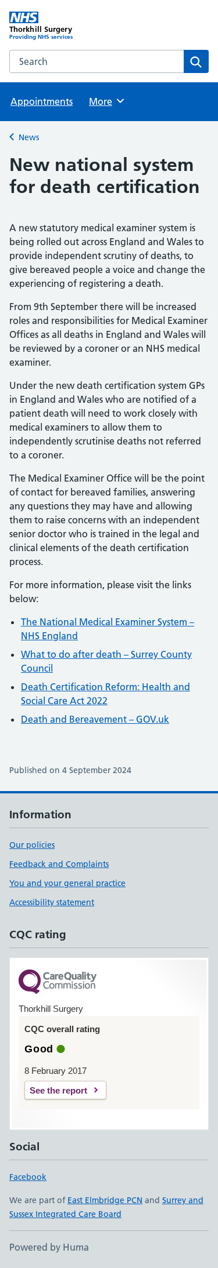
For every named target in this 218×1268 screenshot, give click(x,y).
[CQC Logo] (58, 983)
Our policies (32, 845)
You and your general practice (67, 883)
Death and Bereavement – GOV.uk (95, 719)
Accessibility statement (51, 902)
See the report (58, 1090)
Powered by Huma (49, 1247)
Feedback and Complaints (59, 864)
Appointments (41, 101)
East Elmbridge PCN (104, 1200)
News (29, 137)
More (106, 101)
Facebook (28, 1177)
